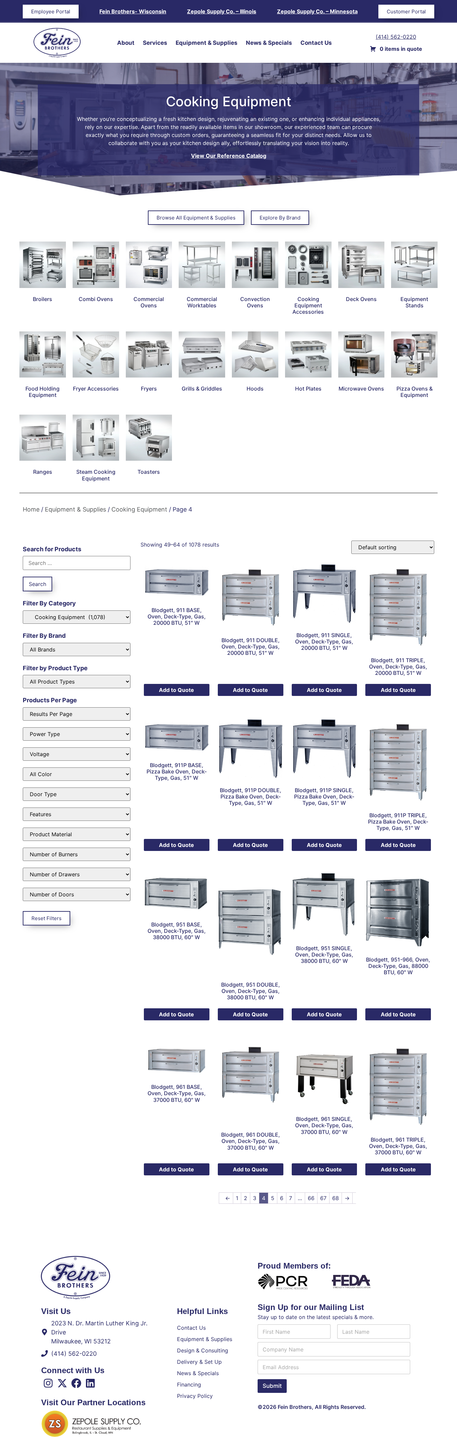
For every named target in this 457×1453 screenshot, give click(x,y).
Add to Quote (176, 690)
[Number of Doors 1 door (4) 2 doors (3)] (76, 894)
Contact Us (316, 42)
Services (155, 42)
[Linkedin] (90, 1383)
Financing (189, 1384)
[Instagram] (48, 1383)
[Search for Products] (76, 563)
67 (323, 1198)
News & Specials (269, 42)
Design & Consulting (202, 1350)
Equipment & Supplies (207, 42)
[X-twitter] (62, 1383)
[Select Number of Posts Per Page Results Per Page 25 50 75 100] (76, 714)
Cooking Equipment (139, 509)
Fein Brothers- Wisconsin (132, 11)
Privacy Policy (195, 1396)
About (125, 42)
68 (335, 1198)
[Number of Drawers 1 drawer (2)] (76, 874)
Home (31, 509)
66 (311, 1198)
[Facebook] (76, 1383)
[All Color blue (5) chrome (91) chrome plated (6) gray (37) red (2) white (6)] (76, 774)
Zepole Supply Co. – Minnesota (317, 11)
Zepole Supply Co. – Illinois (221, 11)
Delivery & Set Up (199, 1361)
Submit (272, 1386)
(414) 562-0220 (396, 36)
